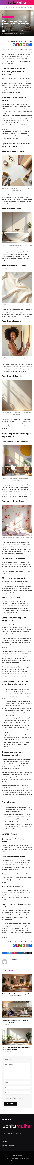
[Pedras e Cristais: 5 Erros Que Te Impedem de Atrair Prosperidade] (17, 1009)
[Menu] (3, 3)
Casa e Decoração (8, 16)
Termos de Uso (15, 1160)
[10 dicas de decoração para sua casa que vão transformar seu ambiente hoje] (17, 983)
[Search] (31, 3)
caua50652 (10, 30)
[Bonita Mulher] (17, 2)
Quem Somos (14, 1158)
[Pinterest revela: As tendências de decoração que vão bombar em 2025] (17, 1036)
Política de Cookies (24, 1158)
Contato (23, 1160)
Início (3, 7)
